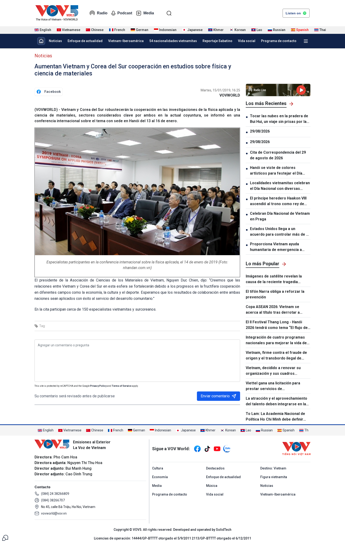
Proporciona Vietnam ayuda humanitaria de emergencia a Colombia (276, 247)
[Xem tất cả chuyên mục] (306, 41)
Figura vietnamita (273, 477)
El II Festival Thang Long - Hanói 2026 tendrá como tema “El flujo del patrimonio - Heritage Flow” (277, 325)
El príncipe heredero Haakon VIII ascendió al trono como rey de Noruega (278, 201)
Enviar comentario (215, 396)
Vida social (246, 41)
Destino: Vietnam (273, 468)
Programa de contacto (278, 41)
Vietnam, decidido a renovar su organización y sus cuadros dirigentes (273, 371)
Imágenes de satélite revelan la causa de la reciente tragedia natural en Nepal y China (274, 279)
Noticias (55, 41)
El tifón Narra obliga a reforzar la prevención (275, 294)
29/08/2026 (260, 131)
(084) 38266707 (53, 500)
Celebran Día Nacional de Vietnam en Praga (280, 216)
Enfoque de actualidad (85, 41)
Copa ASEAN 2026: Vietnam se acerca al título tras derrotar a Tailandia (273, 310)
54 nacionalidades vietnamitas (173, 41)
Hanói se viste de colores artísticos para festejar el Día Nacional (276, 170)
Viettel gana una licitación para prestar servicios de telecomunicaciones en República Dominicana (275, 386)
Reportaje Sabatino (217, 41)
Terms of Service (121, 386)
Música (211, 486)
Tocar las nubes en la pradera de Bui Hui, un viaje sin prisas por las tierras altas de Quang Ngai (279, 119)
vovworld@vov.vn (54, 513)
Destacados (215, 468)
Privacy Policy (98, 386)
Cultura (157, 468)
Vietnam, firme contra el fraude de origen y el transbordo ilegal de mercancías (276, 355)
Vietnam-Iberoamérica (126, 41)
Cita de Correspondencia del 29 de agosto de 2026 (278, 155)
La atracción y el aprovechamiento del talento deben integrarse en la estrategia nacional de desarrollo (276, 401)
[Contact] (5, 537)
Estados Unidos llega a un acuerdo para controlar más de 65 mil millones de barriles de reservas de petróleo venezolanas (280, 232)
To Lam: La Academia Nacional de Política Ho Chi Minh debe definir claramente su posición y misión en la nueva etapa (277, 416)
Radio (102, 13)
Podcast (124, 13)
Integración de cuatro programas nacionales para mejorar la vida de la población (276, 340)
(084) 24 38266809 (55, 494)
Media (148, 13)
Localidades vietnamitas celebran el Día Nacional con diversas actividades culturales (280, 186)
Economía (160, 477)
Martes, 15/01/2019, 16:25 (220, 90)
